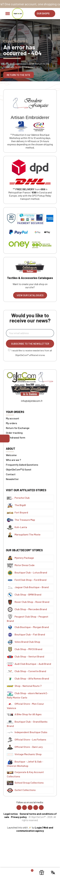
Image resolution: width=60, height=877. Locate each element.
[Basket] (30, 872)
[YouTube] (41, 807)
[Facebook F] (18, 807)
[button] (45, 13)
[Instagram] (24, 807)
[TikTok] (35, 807)
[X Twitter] (30, 807)
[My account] (18, 872)
